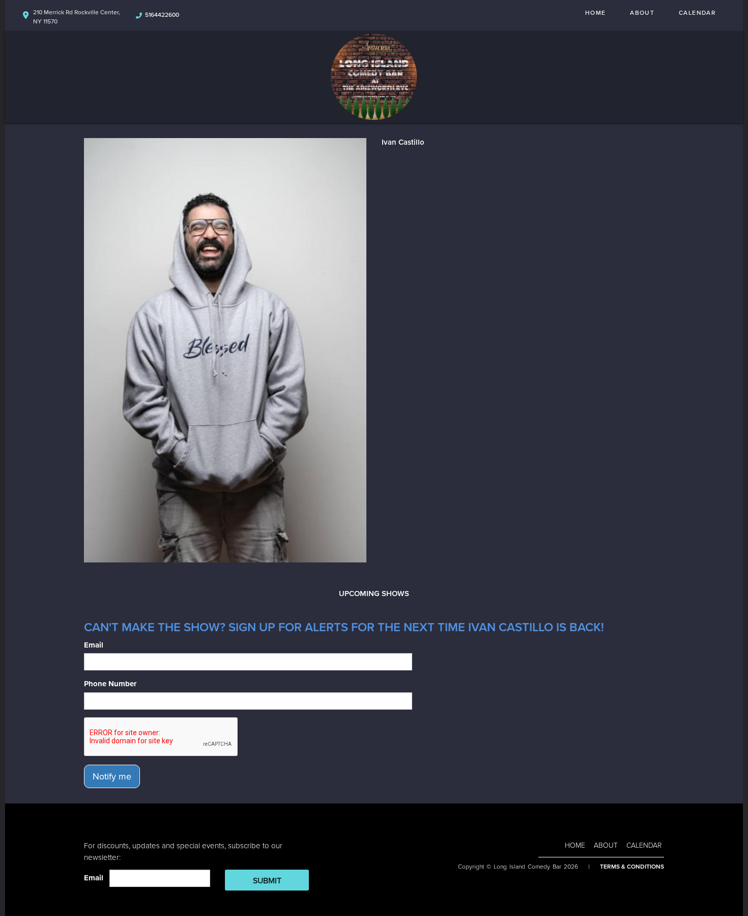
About (642, 12)
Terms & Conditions (632, 866)
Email (93, 645)
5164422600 (162, 14)
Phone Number (110, 683)
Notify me (112, 776)
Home (595, 12)
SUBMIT (267, 881)
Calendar (697, 12)
